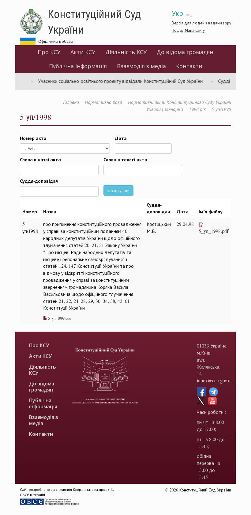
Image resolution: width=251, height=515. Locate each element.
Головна (71, 102)
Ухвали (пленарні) (164, 109)
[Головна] (34, 22)
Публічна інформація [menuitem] (78, 66)
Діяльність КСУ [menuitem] (126, 52)
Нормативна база (103, 102)
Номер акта (33, 138)
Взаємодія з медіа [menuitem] (141, 66)
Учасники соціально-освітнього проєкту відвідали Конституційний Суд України (115, 81)
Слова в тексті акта (125, 159)
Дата (121, 138)
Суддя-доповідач (39, 181)
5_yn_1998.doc (59, 318)
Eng (189, 14)
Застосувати (118, 190)
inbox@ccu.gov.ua (215, 380)
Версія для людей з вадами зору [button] (201, 23)
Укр (177, 13)
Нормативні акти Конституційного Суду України (179, 102)
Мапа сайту (195, 30)
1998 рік (197, 109)
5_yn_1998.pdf (213, 231)
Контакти (189, 66)
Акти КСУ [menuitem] (82, 52)
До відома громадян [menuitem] (185, 52)
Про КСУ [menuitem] (49, 52)
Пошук (177, 30)
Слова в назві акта (40, 159)
